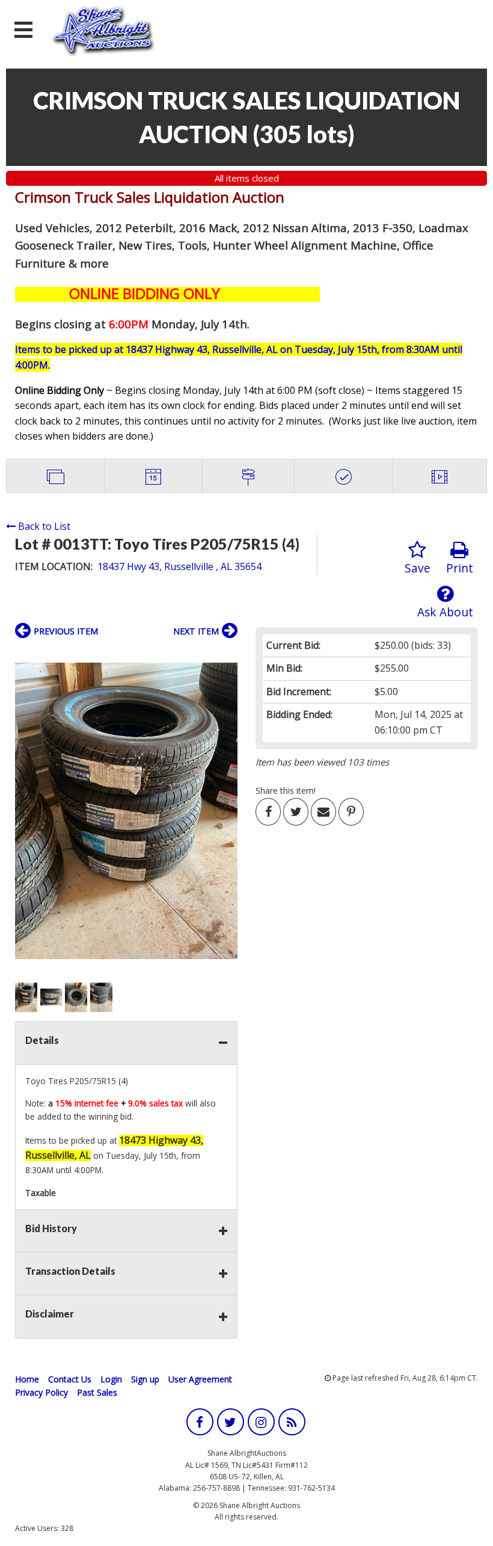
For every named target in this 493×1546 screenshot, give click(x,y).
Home (27, 1379)
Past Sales (97, 1392)
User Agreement (200, 1379)
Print (459, 568)
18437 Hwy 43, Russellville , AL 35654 (179, 566)
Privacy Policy (41, 1392)
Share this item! (286, 790)
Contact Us (69, 1379)
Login (111, 1379)
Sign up (145, 1379)
